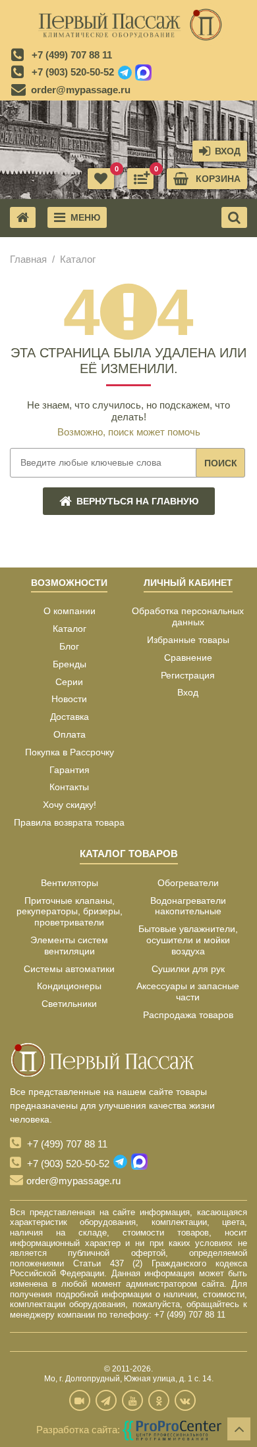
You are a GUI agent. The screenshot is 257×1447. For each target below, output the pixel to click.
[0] (140, 178)
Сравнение (188, 657)
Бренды (69, 664)
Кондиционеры (69, 986)
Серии (69, 682)
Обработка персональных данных (188, 616)
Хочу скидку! (69, 804)
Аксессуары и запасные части (187, 991)
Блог (69, 646)
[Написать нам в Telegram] (125, 73)
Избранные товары (188, 639)
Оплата (69, 734)
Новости (69, 699)
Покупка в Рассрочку (69, 752)
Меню (85, 217)
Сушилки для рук (188, 969)
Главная (28, 259)
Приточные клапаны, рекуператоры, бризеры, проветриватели (69, 911)
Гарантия (69, 770)
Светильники (69, 1003)
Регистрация (188, 675)
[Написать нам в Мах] (143, 73)
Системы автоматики (69, 969)
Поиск (220, 463)
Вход (187, 692)
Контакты (69, 787)
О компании (69, 611)
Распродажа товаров (188, 1015)
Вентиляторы (69, 883)
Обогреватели (188, 883)
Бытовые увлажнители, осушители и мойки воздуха (188, 940)
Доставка (69, 716)
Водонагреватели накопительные (188, 906)
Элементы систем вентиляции (69, 945)
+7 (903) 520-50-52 (73, 72)
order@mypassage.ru (80, 89)
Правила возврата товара (69, 822)
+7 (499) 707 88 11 (72, 54)
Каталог (69, 628)
